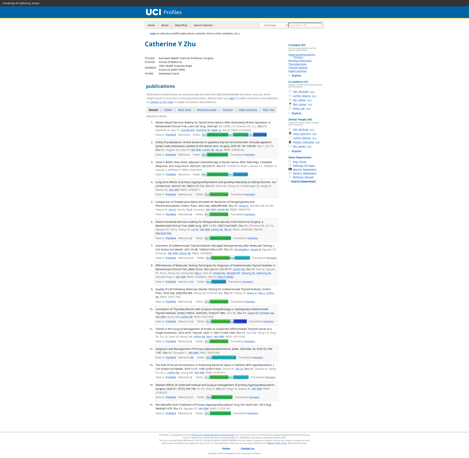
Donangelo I (241, 249)
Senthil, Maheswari (305, 173)
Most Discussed (206, 109)
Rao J (198, 273)
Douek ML (219, 273)
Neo (238, 174)
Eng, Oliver (299, 161)
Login (153, 33)
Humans (250, 154)
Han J (261, 293)
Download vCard (169, 73)
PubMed (171, 134)
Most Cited (184, 109)
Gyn (238, 134)
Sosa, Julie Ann (305, 133)
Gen (215, 134)
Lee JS (172, 209)
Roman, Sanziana (306, 142)
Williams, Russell (303, 177)
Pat (238, 321)
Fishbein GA (266, 313)
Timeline (227, 109)
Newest (153, 109)
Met (240, 258)
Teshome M (203, 130)
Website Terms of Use (277, 443)
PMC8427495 (163, 233)
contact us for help (161, 102)
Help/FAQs (181, 25)
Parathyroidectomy (299, 60)
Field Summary (248, 109)
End (216, 194)
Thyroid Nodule (297, 67)
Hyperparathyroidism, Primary (301, 56)
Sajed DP (253, 313)
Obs (257, 134)
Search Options (203, 25)
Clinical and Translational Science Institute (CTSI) (212, 435)
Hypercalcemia (297, 71)
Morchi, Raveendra (304, 169)
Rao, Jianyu (302, 104)
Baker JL (216, 130)
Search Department (303, 181)
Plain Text (269, 109)
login (232, 98)
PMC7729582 (226, 277)
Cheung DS (248, 273)
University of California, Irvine (21, 3)
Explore (296, 75)
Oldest (168, 109)
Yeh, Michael (303, 91)
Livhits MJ (208, 150)
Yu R (189, 209)
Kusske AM (187, 130)
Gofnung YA (263, 273)
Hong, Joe (301, 108)
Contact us (247, 448)
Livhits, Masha (304, 96)
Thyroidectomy (297, 64)
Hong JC (244, 205)
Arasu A (252, 293)
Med (221, 357)
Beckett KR (233, 273)
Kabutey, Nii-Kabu (304, 165)
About (165, 25)
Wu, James (302, 100)
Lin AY (194, 229)
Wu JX (218, 150)
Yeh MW (196, 150)
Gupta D (256, 249)
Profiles (173, 12)
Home (151, 25)
